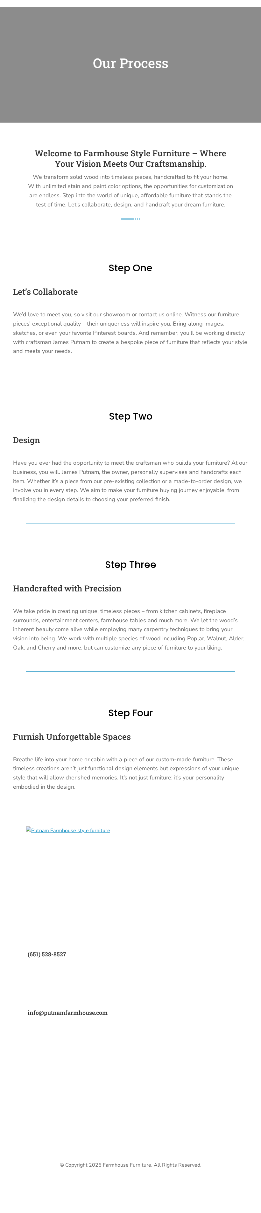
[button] (124, 1033)
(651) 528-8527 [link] (47, 954)
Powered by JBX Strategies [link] (131, 1183)
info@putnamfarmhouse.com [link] (68, 1012)
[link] (68, 830)
